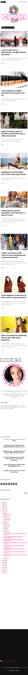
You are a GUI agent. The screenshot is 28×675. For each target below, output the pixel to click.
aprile (5, 528)
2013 (3, 571)
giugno (5, 525)
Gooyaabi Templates (14, 670)
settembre (6, 519)
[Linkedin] (23, 2)
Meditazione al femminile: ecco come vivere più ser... (15, 543)
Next (16, 360)
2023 (3, 507)
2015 (3, 567)
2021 (3, 511)
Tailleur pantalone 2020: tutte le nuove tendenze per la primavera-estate (13, 255)
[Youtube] (25, 2)
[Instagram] (21, 2)
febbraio (5, 532)
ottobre (5, 518)
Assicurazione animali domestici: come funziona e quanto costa (13, 213)
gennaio (5, 558)
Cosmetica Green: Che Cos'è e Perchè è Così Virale (14, 471)
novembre (6, 516)
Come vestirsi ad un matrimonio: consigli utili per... (14, 534)
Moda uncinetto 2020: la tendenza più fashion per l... (13, 540)
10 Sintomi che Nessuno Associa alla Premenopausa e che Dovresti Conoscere (14, 458)
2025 (3, 504)
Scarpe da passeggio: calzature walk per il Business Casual (14, 465)
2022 (3, 509)
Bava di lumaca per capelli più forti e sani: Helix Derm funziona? (14, 337)
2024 (3, 506)
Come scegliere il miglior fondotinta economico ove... (13, 537)
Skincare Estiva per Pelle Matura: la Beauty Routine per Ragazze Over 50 (14, 446)
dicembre (6, 514)
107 (12, 360)
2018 (3, 562)
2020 (3, 513)
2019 (3, 560)
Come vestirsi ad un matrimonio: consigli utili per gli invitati (13, 52)
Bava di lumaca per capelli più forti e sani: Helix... (14, 555)
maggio (5, 527)
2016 (3, 566)
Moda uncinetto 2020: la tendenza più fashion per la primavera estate (13, 133)
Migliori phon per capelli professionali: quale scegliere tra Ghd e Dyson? (14, 452)
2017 (3, 564)
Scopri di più (14, 397)
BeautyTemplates (14, 667)
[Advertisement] (12, 422)
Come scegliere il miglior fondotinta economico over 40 (13, 93)
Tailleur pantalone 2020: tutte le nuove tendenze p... (13, 549)
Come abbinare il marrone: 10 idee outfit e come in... (14, 552)
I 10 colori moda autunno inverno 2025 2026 (14, 440)
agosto (5, 521)
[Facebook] (19, 2)
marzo (5, 530)
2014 (3, 569)
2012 (3, 573)
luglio (5, 523)
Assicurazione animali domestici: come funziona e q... (13, 546)
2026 (3, 502)
